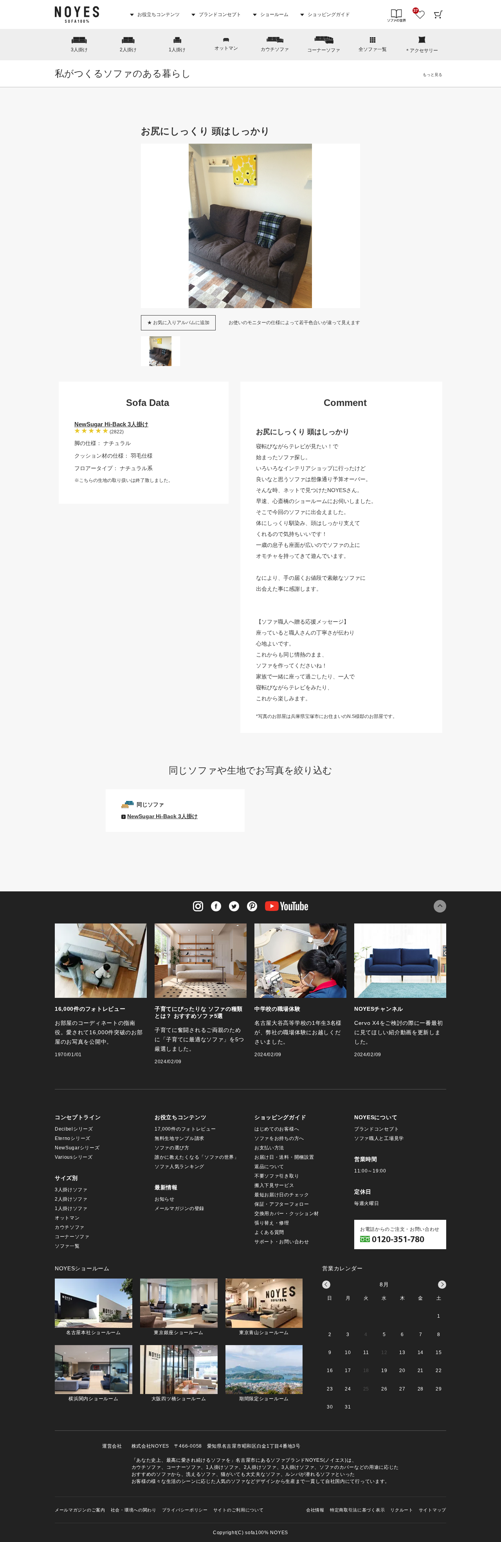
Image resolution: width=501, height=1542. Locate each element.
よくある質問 (269, 1232)
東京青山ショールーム (264, 1332)
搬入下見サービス (274, 1185)
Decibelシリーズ (74, 1129)
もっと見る (432, 74)
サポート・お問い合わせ (281, 1241)
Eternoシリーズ (72, 1138)
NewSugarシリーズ (77, 1148)
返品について (269, 1166)
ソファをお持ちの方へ (279, 1138)
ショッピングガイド (328, 14)
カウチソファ (275, 49)
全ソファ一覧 (373, 49)
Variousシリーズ (74, 1157)
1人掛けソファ (71, 1208)
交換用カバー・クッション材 (286, 1213)
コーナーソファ (323, 50)
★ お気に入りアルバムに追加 (178, 322)
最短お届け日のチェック (281, 1195)
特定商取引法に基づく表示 (357, 1510)
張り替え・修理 (271, 1223)
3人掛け (79, 49)
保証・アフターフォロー (281, 1204)
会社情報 (315, 1510)
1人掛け (177, 49)
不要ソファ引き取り (276, 1176)
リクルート (401, 1510)
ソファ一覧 (67, 1246)
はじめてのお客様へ (276, 1129)
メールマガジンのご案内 (80, 1510)
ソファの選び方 (172, 1148)
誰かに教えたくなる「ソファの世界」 (197, 1157)
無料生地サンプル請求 (179, 1138)
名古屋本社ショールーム (93, 1332)
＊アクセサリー (421, 50)
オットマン (226, 48)
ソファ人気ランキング (179, 1166)
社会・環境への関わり (134, 1510)
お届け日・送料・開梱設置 (284, 1157)
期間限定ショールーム (264, 1398)
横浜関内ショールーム (93, 1398)
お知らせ (165, 1199)
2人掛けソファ (71, 1199)
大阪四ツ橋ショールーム (178, 1398)
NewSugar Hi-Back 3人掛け (111, 424)
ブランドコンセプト (219, 14)
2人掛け (128, 49)
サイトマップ (432, 1510)
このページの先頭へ (440, 906)
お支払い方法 (269, 1148)
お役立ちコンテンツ (158, 14)
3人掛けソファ (71, 1189)
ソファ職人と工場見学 (379, 1138)
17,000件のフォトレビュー (185, 1129)
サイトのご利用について (238, 1510)
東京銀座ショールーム (179, 1332)
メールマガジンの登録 (179, 1208)
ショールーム (273, 14)
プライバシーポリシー (185, 1510)
